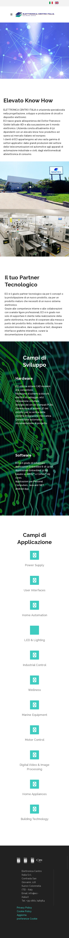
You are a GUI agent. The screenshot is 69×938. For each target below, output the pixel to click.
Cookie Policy (24, 911)
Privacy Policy (24, 907)
